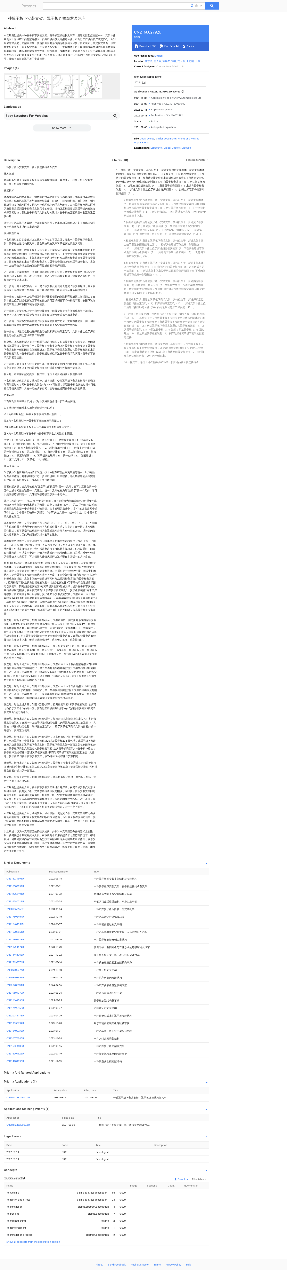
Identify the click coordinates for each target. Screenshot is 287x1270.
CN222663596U (15, 1000)
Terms (157, 1264)
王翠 (197, 61)
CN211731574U (15, 947)
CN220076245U (15, 1038)
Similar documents (165, 138)
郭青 (173, 61)
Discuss (186, 147)
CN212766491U (15, 893)
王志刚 (190, 61)
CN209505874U (15, 969)
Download (183, 1179)
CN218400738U (15, 1030)
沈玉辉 (181, 61)
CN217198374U (15, 962)
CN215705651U (15, 931)
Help (189, 1264)
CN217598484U (15, 916)
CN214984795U (15, 1061)
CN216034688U (15, 1046)
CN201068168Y (14, 909)
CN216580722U (15, 901)
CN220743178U (15, 1015)
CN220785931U (15, 985)
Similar (190, 46)
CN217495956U (15, 1007)
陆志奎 (148, 61)
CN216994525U (15, 1053)
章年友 (166, 61)
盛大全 (157, 61)
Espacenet (156, 147)
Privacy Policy (173, 1264)
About (99, 1264)
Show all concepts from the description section (33, 1241)
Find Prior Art (171, 46)
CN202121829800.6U (18, 1097)
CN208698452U (15, 977)
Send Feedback (117, 1264)
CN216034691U (15, 878)
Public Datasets (140, 1264)
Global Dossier (172, 147)
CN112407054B (15, 924)
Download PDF (147, 46)
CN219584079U (15, 992)
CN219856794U (15, 1023)
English (158, 55)
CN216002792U (15, 886)
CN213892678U (15, 939)
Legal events (147, 138)
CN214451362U (15, 954)
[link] (12, 1192)
